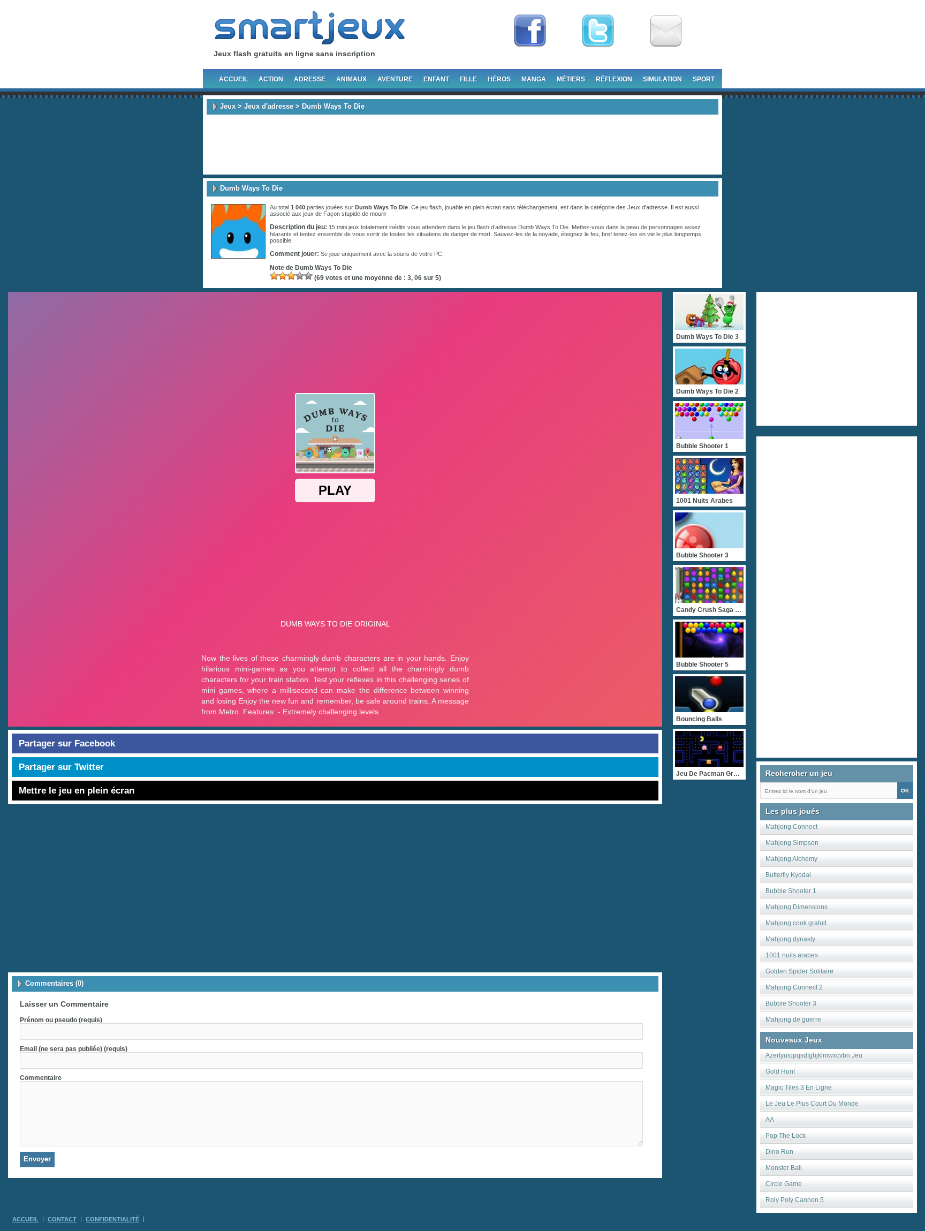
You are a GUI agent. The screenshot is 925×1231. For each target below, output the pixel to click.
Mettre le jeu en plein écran (76, 791)
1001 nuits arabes (791, 955)
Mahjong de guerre (793, 1019)
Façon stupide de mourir (354, 213)
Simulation (662, 79)
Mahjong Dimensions (796, 907)
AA (769, 1119)
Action (271, 79)
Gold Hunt (780, 1071)
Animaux (351, 79)
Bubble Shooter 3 (790, 1003)
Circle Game (783, 1184)
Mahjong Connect (791, 826)
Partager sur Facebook (67, 743)
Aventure (395, 79)
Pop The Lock (785, 1135)
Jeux (228, 106)
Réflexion (614, 79)
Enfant (436, 79)
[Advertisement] (462, 144)
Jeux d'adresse (268, 106)
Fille (468, 79)
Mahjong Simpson (791, 843)
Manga (533, 79)
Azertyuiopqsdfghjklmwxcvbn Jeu (813, 1055)
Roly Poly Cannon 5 (794, 1200)
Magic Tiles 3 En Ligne (798, 1087)
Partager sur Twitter (61, 767)
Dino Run (779, 1152)
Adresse (309, 79)
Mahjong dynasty (790, 939)
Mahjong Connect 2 (794, 987)
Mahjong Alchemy (791, 859)
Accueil (233, 79)
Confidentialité (112, 1219)
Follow (598, 31)
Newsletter (666, 31)
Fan (530, 31)
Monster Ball (783, 1168)
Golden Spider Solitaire (799, 971)
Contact (62, 1219)
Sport (704, 79)
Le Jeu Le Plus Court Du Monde (812, 1103)
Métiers (571, 79)
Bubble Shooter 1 (790, 891)
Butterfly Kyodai (788, 875)
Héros (499, 79)
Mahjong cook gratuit (796, 923)
